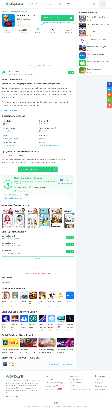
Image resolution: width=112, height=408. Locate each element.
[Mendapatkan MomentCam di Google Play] (43, 131)
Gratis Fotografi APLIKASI (10, 138)
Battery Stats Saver (23, 19)
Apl (10, 11)
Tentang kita (99, 379)
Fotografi (15, 11)
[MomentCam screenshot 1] (19, 218)
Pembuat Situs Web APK (76, 383)
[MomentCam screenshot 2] (32, 218)
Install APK (49, 379)
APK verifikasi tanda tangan (54, 383)
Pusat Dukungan (100, 389)
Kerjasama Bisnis (100, 386)
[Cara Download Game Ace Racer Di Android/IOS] (65, 342)
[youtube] (17, 396)
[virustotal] (41, 178)
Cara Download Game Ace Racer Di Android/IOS (65, 351)
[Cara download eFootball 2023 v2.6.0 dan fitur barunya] (28, 342)
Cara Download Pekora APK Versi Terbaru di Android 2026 (10, 351)
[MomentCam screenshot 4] (56, 218)
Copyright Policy (71, 406)
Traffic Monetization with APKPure (79, 389)
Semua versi (38, 258)
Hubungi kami (99, 383)
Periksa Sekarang (8, 145)
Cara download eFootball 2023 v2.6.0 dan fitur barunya (28, 351)
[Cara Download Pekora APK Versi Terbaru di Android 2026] (10, 342)
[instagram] (10, 396)
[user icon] (103, 4)
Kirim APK (71, 386)
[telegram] (7, 396)
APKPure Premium (52, 389)
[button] (38, 30)
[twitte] (13, 396)
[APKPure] (14, 4)
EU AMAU (85, 406)
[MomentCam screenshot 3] (44, 218)
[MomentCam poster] (7, 218)
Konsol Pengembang (75, 379)
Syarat (79, 406)
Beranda (4, 11)
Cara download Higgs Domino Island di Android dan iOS (46, 351)
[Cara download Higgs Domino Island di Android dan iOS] (47, 342)
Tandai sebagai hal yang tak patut (49, 145)
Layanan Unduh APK (52, 386)
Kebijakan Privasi (60, 406)
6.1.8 (7, 124)
